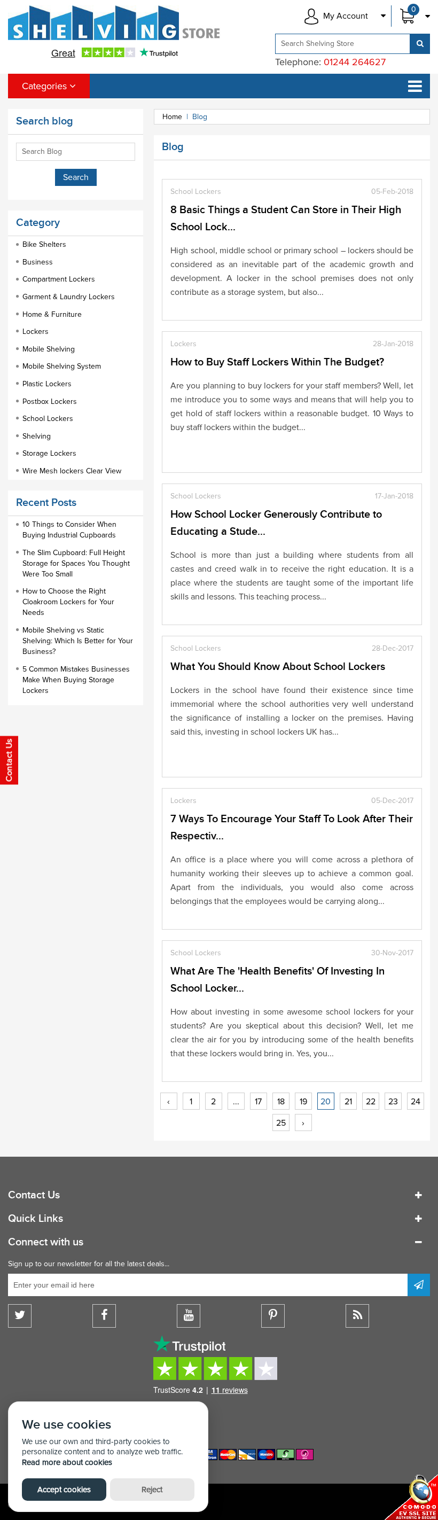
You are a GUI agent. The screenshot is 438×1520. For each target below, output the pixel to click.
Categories (45, 86)
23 (393, 1101)
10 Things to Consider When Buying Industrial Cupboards (69, 530)
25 (281, 1123)
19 (303, 1101)
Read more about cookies (67, 1462)
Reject (152, 1489)
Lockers (35, 331)
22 (371, 1101)
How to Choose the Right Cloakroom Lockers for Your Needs (68, 602)
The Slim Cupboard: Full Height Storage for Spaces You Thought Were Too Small (76, 563)
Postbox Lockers (49, 401)
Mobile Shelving (48, 349)
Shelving (36, 436)
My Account (345, 16)
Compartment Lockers (58, 279)
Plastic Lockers (47, 383)
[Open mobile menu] (415, 86)
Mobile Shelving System (61, 366)
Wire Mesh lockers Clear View (71, 471)
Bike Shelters (44, 244)
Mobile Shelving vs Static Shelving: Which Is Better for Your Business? (77, 641)
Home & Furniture (52, 314)
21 (348, 1101)
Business (37, 262)
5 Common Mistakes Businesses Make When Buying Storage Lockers (76, 680)
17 (258, 1101)
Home (172, 116)
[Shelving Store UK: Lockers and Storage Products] (114, 22)
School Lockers (47, 418)
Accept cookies (64, 1489)
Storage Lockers (49, 453)
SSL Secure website (411, 1497)
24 (415, 1101)
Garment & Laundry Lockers (68, 296)
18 (281, 1101)
